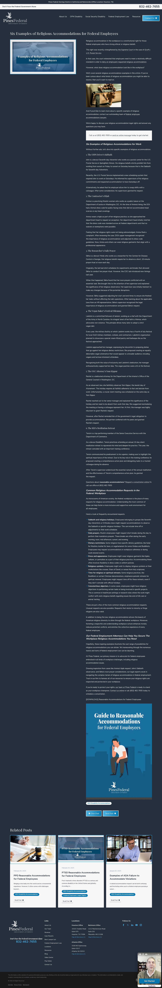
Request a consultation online (137, 482)
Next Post (109, 813)
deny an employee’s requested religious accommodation (124, 62)
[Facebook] (123, 925)
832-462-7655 (149, 6)
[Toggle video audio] (146, 954)
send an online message (121, 135)
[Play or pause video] (140, 954)
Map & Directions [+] (78, 937)
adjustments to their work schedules (102, 529)
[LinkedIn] (132, 925)
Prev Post (95, 813)
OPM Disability (76, 16)
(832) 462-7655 (103, 135)
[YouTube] (136, 925)
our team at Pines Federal (126, 687)
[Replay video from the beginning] (143, 954)
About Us (63, 16)
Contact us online (117, 690)
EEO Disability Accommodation (99, 803)
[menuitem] (10, 985)
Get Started (149, 981)
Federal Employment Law (118, 16)
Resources (136, 16)
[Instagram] (141, 925)
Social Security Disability (95, 16)
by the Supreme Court (124, 50)
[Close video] (158, 954)
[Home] (15, 18)
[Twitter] (128, 925)
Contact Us (149, 18)
